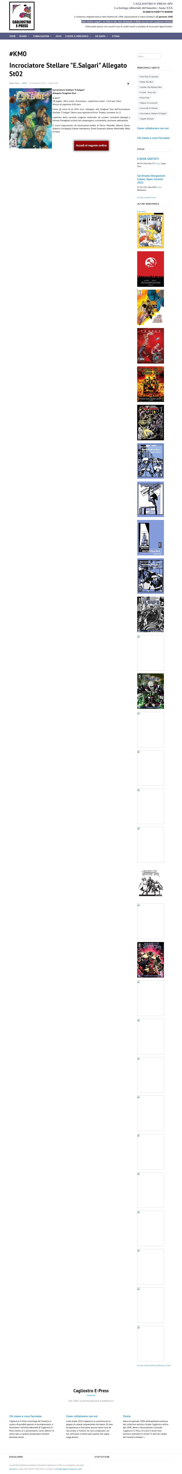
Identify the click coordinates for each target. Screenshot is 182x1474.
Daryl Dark (144, 97)
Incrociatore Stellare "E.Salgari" (153, 113)
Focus (158, 163)
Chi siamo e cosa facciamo (153, 138)
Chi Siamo (100, 36)
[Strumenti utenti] (128, 83)
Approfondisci (165, 26)
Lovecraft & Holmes (149, 108)
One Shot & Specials (149, 76)
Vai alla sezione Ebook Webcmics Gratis (154, 1365)
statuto (13, 1468)
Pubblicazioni (41, 36)
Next (144, 211)
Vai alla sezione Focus (146, 197)
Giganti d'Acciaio (147, 118)
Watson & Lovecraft (148, 103)
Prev (139, 211)
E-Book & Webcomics (76, 36)
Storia (116, 36)
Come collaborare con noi (153, 128)
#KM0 (58, 36)
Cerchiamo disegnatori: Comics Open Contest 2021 (151, 179)
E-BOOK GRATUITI (148, 159)
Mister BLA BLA (146, 82)
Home (12, 36)
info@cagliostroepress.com (68, 1468)
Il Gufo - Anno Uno (148, 92)
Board (23, 36)
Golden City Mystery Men (151, 87)
